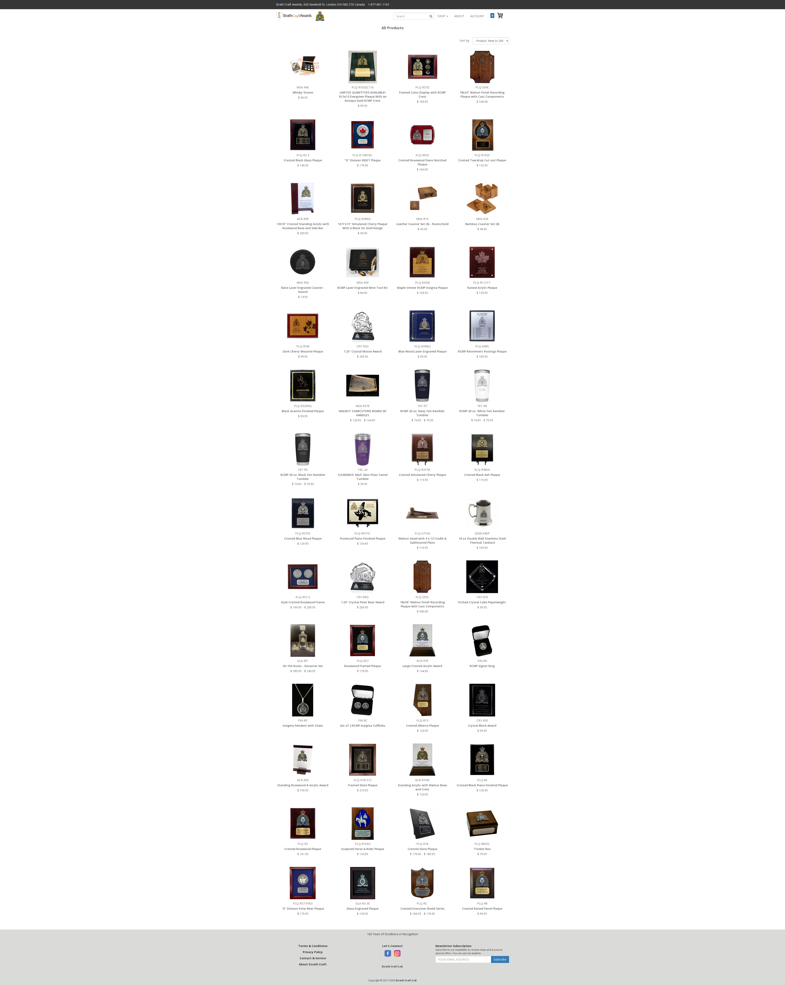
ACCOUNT (477, 16)
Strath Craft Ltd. (392, 966)
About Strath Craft (313, 964)
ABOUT (459, 16)
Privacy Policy (313, 952)
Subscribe (500, 959)
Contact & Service (313, 958)
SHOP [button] (441, 16)
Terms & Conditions (312, 946)
